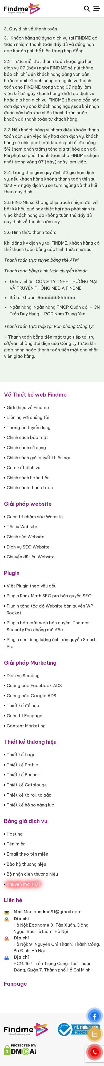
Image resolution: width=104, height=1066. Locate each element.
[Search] (87, 8)
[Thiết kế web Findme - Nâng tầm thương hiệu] (30, 9)
